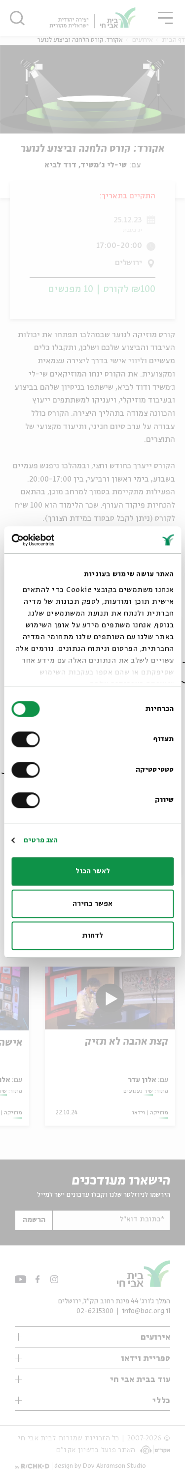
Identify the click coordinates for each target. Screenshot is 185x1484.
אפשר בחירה (92, 903)
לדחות (92, 935)
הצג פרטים (41, 840)
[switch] (27, 739)
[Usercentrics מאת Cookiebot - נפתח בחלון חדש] (53, 540)
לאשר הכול (92, 871)
